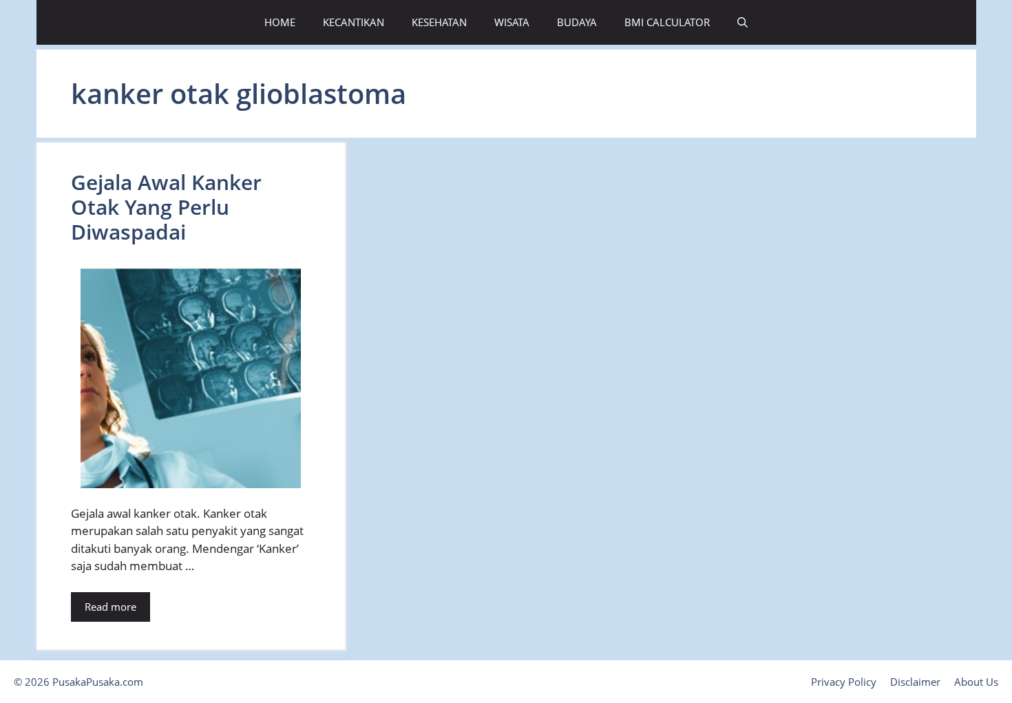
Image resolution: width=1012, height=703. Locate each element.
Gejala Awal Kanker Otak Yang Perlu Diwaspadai (166, 207)
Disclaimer (915, 682)
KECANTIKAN (353, 22)
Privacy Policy (843, 682)
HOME (279, 22)
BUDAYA (577, 22)
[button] (742, 22)
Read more (110, 606)
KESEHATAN (439, 22)
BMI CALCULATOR (667, 22)
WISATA (511, 22)
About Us (976, 682)
